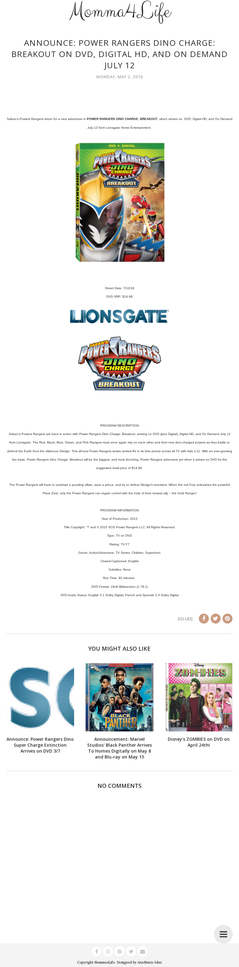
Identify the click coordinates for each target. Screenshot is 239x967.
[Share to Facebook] (204, 619)
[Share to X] (216, 619)
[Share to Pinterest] (227, 619)
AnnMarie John (150, 962)
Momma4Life (104, 962)
